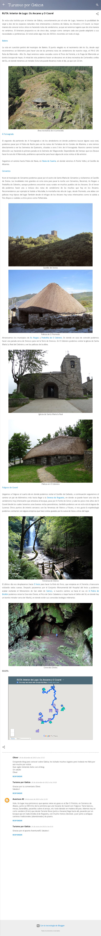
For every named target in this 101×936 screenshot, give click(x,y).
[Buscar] (97, 5)
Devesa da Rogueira (55, 498)
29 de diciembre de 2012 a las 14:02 (44, 782)
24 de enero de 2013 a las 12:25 (36, 799)
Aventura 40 (18, 799)
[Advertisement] (50, 897)
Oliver (15, 758)
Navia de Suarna (49, 161)
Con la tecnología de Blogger (52, 926)
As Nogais (34, 338)
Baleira (5, 41)
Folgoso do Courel (10, 488)
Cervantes (6, 171)
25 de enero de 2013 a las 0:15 (42, 827)
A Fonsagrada (8, 134)
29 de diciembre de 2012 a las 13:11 (32, 758)
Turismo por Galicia (25, 4)
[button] (97, 14)
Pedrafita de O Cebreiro (51, 338)
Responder (17, 777)
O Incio (37, 584)
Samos (49, 591)
